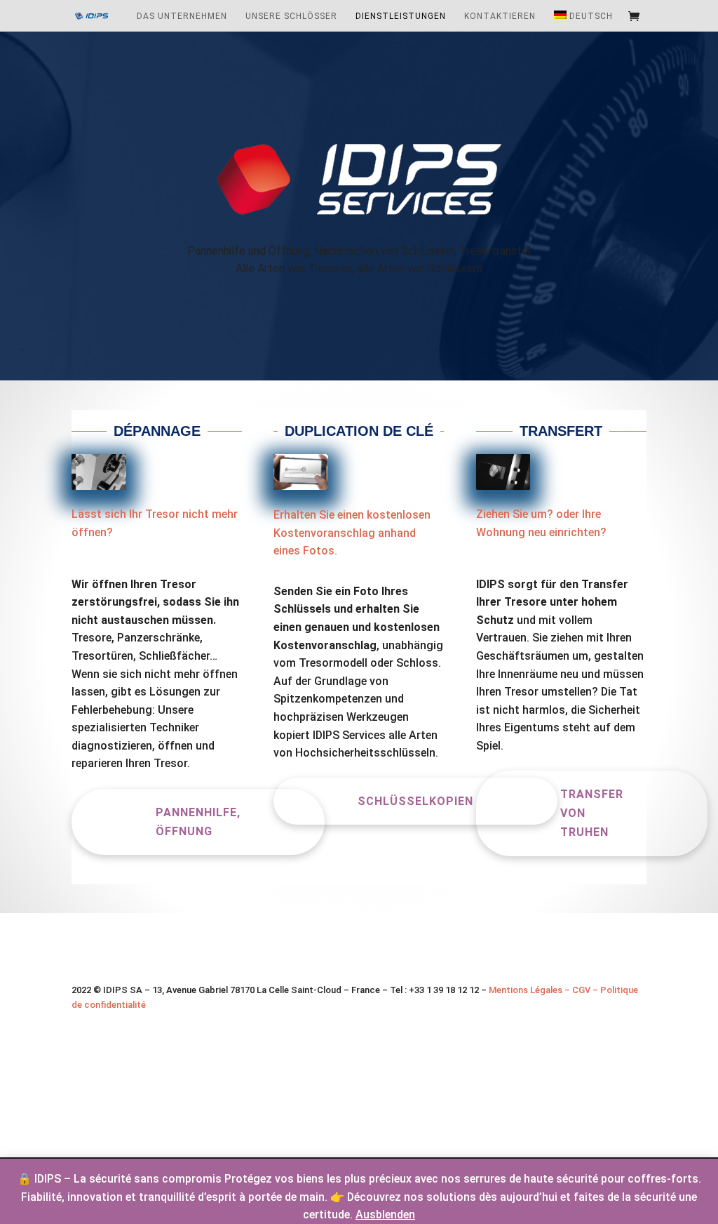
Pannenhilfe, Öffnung (198, 822)
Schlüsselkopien (415, 801)
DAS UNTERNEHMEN (182, 16)
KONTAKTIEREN (500, 16)
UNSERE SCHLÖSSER (291, 16)
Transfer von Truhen (591, 813)
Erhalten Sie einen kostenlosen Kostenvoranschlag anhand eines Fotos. (352, 532)
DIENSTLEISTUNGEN (400, 16)
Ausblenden (385, 1214)
